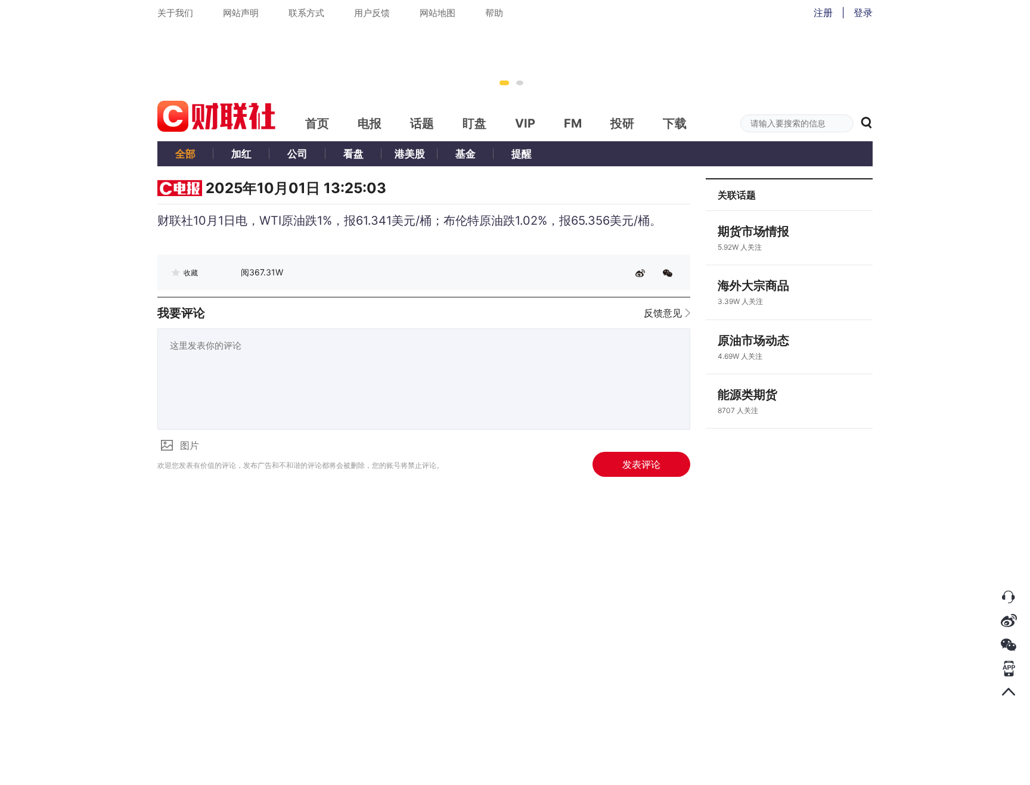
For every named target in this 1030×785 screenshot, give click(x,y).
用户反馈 (372, 12)
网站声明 (241, 12)
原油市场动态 (753, 340)
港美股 (410, 154)
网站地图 (437, 12)
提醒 (521, 154)
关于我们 (175, 12)
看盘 (353, 154)
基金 (465, 154)
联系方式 (306, 12)
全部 (185, 154)
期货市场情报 (753, 231)
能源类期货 (747, 394)
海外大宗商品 (753, 285)
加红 (241, 154)
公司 (297, 154)
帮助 (494, 12)
